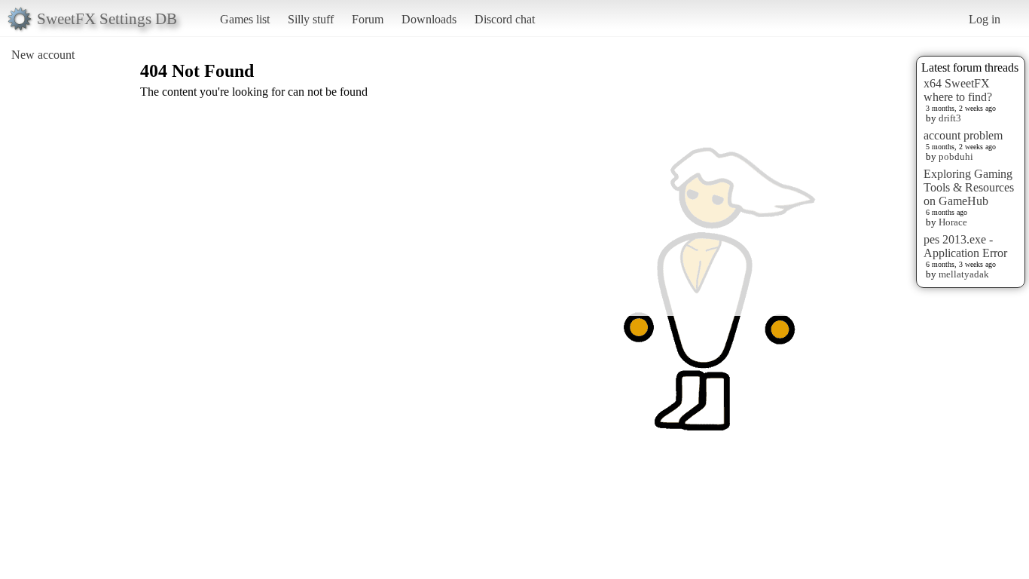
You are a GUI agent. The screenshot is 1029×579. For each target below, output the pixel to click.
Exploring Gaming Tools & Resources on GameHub (969, 187)
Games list (245, 19)
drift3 (950, 118)
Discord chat (505, 19)
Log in (984, 19)
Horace (953, 222)
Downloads (429, 19)
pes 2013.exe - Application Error (965, 246)
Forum (367, 19)
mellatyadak (964, 274)
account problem (963, 135)
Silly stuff (311, 19)
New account (43, 54)
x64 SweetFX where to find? (958, 90)
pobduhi (956, 156)
